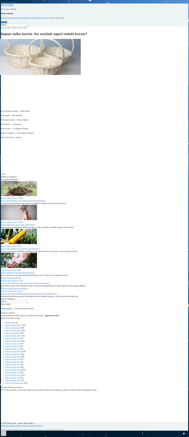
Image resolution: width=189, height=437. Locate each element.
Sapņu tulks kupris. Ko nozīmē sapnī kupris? (18, 225)
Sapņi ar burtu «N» (12, 359)
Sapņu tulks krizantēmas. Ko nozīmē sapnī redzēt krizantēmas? (25, 283)
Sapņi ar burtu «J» (12, 349)
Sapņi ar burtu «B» (12, 328)
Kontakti (4, 22)
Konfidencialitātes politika (11, 426)
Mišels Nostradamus (9, 18)
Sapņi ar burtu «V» (12, 378)
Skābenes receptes (29, 426)
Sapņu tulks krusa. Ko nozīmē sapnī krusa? (17, 273)
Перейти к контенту (9, 2)
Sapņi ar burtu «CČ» (13, 330)
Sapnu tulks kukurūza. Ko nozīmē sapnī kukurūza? (20, 249)
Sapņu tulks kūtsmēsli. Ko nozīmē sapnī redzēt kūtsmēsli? (23, 201)
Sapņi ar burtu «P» (12, 365)
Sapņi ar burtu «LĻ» (13, 354)
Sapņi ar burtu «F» (12, 338)
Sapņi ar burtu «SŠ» (13, 370)
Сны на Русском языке (14, 383)
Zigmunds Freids (24, 18)
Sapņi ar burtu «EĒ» (13, 336)
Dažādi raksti (10, 323)
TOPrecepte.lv (7, 309)
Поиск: (4, 25)
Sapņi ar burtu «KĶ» (13, 351)
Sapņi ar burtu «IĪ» (12, 346)
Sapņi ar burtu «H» (12, 344)
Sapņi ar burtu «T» (12, 372)
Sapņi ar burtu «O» (12, 362)
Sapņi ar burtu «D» (12, 333)
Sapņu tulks (7, 4)
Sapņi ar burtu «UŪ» (13, 375)
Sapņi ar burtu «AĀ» (13, 325)
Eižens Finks (54, 18)
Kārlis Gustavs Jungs (40, 18)
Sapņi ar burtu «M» (12, 357)
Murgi (40, 426)
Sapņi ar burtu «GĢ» (13, 341)
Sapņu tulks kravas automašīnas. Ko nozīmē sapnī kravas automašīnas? (29, 294)
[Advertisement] (66, 92)
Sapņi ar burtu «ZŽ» (13, 380)
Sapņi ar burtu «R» (12, 367)
